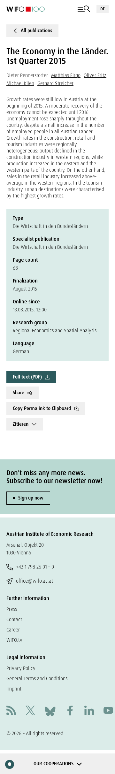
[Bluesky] (50, 711)
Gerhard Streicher (55, 83)
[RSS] (11, 711)
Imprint (13, 688)
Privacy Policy (20, 668)
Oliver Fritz (95, 75)
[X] (30, 711)
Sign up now (30, 498)
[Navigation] (84, 9)
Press (11, 609)
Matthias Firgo (65, 75)
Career (13, 629)
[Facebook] (70, 711)
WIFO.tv (14, 640)
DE (102, 9)
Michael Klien (20, 83)
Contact (14, 619)
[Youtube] (108, 711)
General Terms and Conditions (36, 678)
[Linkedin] (89, 711)
